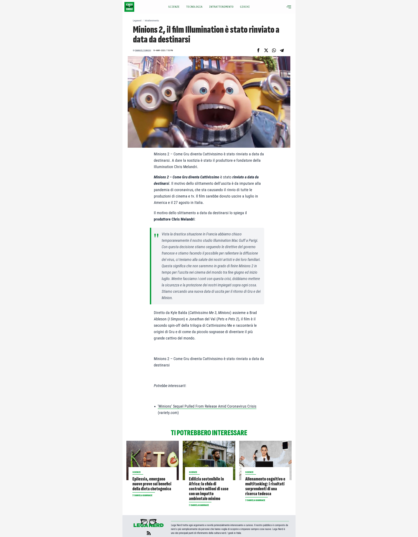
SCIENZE (174, 6)
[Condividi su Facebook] (258, 50)
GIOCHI (245, 6)
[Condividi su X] (266, 50)
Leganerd (137, 20)
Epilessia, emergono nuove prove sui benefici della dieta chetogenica (151, 484)
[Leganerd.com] (129, 7)
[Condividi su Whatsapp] (274, 50)
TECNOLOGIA (194, 6)
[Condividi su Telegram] (282, 50)
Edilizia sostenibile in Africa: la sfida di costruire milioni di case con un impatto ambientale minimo (208, 489)
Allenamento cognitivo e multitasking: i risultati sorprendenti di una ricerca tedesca (265, 486)
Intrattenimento (152, 20)
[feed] (149, 533)
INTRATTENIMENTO (221, 6)
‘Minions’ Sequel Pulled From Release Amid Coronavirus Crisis (207, 406)
